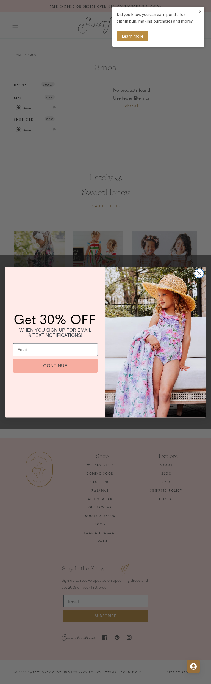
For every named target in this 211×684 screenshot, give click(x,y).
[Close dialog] (199, 273)
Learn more (132, 36)
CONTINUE (55, 365)
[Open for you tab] (193, 666)
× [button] (200, 11)
